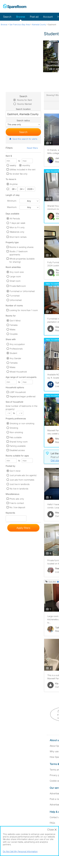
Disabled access (17, 450)
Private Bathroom (17, 286)
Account (48, 16)
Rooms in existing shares (21, 247)
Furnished (15, 295)
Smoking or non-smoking (22, 423)
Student (13, 353)
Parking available (17, 446)
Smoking (14, 428)
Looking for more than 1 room (23, 310)
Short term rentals (18, 237)
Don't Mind (15, 320)
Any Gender (15, 358)
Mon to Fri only (17, 227)
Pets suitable (15, 437)
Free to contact (16, 503)
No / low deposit (17, 507)
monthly (26, 165)
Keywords (10, 513)
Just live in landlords (20, 484)
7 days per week (17, 223)
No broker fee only (18, 174)
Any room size (17, 272)
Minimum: (12, 200)
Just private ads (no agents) (23, 475)
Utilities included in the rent (22, 169)
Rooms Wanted (24, 104)
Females (14, 325)
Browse (20, 16)
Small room (15, 281)
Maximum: (12, 207)
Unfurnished (16, 300)
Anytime (13, 184)
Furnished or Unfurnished (22, 291)
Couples (14, 334)
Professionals (16, 348)
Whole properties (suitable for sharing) (21, 260)
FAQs (52, 822)
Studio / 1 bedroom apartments (18, 253)
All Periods (15, 218)
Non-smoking (16, 432)
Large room (15, 276)
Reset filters (32, 148)
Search (7, 16)
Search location (23, 109)
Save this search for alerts (24, 139)
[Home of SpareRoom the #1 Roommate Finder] (14, 6)
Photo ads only (16, 499)
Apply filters (23, 527)
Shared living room (18, 441)
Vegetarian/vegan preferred (22, 396)
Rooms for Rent (24, 100)
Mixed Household (18, 371)
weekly (13, 165)
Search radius (23, 120)
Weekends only (17, 232)
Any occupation (17, 344)
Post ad (34, 16)
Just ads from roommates (22, 479)
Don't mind (15, 471)
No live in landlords (19, 488)
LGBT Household (17, 392)
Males (12, 329)
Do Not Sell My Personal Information (20, 851)
